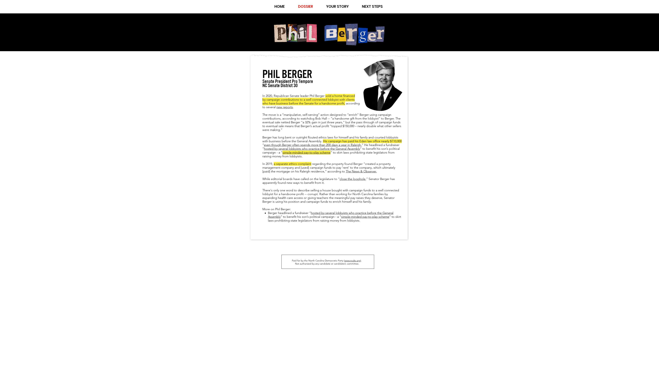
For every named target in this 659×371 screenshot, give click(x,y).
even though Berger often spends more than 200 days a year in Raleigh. (313, 145)
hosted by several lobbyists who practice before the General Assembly (312, 149)
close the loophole (352, 179)
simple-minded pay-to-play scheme (365, 217)
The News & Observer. (361, 171)
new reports (284, 107)
